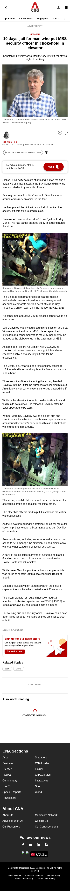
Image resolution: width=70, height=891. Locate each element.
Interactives (41, 780)
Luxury (39, 769)
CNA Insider (42, 763)
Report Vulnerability (24, 878)
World (38, 792)
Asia (5, 757)
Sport (38, 786)
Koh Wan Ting (9, 141)
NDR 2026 (57, 18)
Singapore (42, 18)
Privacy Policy (53, 875)
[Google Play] (23, 853)
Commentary (9, 780)
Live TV (6, 786)
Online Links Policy (46, 878)
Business (7, 763)
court (7, 669)
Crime (18, 669)
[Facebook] (23, 845)
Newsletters (9, 797)
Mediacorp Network (46, 815)
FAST (51, 166)
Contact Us (41, 820)
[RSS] (46, 845)
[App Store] (27, 853)
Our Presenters (11, 826)
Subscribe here (14, 651)
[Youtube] (30, 845)
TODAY (6, 774)
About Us (7, 815)
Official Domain (14, 875)
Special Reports (11, 792)
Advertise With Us (12, 820)
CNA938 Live (43, 774)
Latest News (26, 18)
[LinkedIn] (38, 845)
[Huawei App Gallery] (39, 854)
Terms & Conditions (34, 875)
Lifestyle (7, 769)
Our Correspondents (46, 826)
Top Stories (8, 18)
